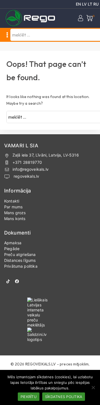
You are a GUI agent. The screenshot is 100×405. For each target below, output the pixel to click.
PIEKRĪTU (29, 396)
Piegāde (11, 248)
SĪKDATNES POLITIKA (63, 396)
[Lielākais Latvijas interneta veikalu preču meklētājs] (50, 312)
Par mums (13, 206)
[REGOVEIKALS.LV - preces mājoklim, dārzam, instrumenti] (30, 18)
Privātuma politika (21, 266)
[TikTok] (8, 281)
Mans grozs (15, 212)
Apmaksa (12, 242)
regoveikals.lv (25, 176)
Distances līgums (20, 260)
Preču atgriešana (20, 254)
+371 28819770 (27, 162)
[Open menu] (7, 35)
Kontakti (11, 201)
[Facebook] (17, 281)
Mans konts (15, 218)
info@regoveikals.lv (30, 169)
